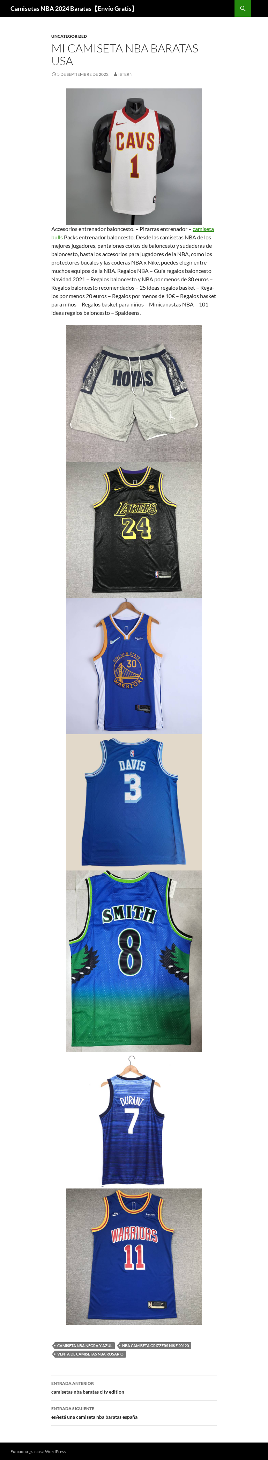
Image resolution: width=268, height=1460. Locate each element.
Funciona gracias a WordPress (38, 1451)
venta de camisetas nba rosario (90, 1354)
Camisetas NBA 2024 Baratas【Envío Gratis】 (74, 8)
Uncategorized (69, 36)
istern (125, 74)
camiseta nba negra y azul (84, 1345)
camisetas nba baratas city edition (87, 1388)
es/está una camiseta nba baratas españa (94, 1413)
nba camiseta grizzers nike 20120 (155, 1345)
